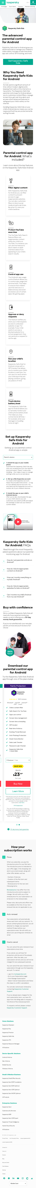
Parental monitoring (30, 6)
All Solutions (5, 1047)
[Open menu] (3, 2)
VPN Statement (18, 805)
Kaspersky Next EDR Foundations (11, 1082)
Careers (3, 1173)
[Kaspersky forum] (32, 1178)
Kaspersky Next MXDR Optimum (11, 1093)
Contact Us (4, 1147)
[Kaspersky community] (27, 1178)
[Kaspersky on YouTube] (18, 1178)
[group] (18, 752)
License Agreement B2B (7, 1142)
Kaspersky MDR (6, 1114)
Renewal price (11, 890)
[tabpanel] (18, 498)
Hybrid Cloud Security (8, 1125)
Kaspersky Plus (6, 1028)
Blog (3, 1158)
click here (21, 802)
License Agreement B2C (25, 1138)
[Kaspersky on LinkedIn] (13, 1178)
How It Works (12, 6)
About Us (4, 1151)
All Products (5, 1097)
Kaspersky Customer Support (17, 1008)
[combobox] (27, 2)
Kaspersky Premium (8, 1032)
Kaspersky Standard (8, 1025)
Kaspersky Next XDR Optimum (11, 1089)
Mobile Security (6, 1065)
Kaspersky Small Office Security (11, 1078)
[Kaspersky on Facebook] (4, 1178)
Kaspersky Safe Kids (8, 1036)
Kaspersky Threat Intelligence (10, 1122)
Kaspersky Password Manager (11, 1044)
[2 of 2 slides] (19, 825)
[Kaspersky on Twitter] (9, 1178)
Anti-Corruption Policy (14, 1138)
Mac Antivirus (6, 1061)
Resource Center (5, 1162)
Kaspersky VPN (6, 1040)
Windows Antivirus (7, 1068)
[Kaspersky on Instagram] (23, 1178)
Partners (4, 1154)
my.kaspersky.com (20, 974)
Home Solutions (8, 1021)
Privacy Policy (5, 1138)
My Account (33, 3)
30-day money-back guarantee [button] (19, 829)
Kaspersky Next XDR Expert (10, 1118)
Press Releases (5, 1166)
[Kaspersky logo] (13, 2)
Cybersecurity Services (9, 1110)
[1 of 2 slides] (17, 825)
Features (20, 6)
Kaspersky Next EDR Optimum (11, 1086)
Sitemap (4, 1170)
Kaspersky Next (6, 1107)
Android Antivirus (7, 1057)
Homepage (4, 6)
